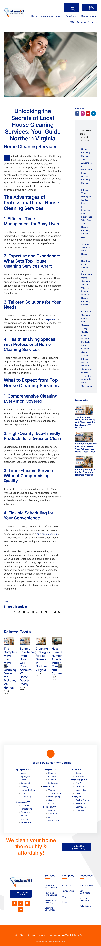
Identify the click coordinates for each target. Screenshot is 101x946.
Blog (6, 602)
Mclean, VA (49, 786)
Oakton (51, 800)
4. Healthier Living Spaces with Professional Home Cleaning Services (86, 271)
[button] (5, 666)
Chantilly (80, 810)
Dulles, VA (76, 769)
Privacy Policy (79, 935)
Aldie (50, 817)
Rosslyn (52, 773)
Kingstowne (26, 809)
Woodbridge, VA (79, 779)
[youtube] (88, 113)
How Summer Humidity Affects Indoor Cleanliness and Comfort (60, 661)
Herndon (80, 776)
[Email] (59, 614)
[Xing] (55, 614)
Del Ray (24, 819)
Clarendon (53, 776)
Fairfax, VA (76, 796)
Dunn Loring (54, 796)
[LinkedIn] (33, 614)
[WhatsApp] (37, 614)
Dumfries (80, 783)
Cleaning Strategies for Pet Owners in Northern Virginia (43, 659)
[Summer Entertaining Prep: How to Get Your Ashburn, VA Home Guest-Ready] (84, 437)
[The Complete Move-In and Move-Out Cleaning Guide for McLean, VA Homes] (84, 410)
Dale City (80, 793)
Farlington (53, 783)
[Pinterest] (50, 614)
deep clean (50, 319)
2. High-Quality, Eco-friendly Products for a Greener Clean (85, 340)
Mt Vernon (26, 822)
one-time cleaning (47, 534)
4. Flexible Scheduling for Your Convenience (86, 381)
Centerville (26, 796)
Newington (26, 786)
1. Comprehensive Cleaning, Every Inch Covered (86, 316)
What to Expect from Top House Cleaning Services (85, 296)
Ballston (52, 779)
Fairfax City (81, 803)
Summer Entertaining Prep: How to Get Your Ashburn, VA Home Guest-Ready (86, 447)
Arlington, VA (50, 769)
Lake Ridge (81, 790)
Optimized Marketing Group (56, 941)
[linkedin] (93, 113)
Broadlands (53, 820)
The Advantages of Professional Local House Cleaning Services (86, 171)
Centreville (81, 807)
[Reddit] (28, 614)
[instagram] (83, 113)
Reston (79, 773)
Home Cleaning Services (85, 152)
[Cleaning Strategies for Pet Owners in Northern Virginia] (84, 462)
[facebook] (77, 113)
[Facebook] (15, 614)
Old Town (25, 805)
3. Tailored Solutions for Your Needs (85, 247)
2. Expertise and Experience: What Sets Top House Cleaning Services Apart (86, 222)
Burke (23, 779)
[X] (19, 614)
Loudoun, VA (49, 807)
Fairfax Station (28, 790)
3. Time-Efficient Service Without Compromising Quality (86, 364)
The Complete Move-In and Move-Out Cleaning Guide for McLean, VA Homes (10, 668)
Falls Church (54, 803)
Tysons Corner (55, 793)
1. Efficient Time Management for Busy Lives (86, 194)
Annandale (26, 783)
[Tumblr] (46, 614)
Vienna (51, 790)
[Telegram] (41, 614)
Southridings (54, 813)
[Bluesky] (24, 614)
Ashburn (52, 810)
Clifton (24, 793)
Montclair (80, 786)
